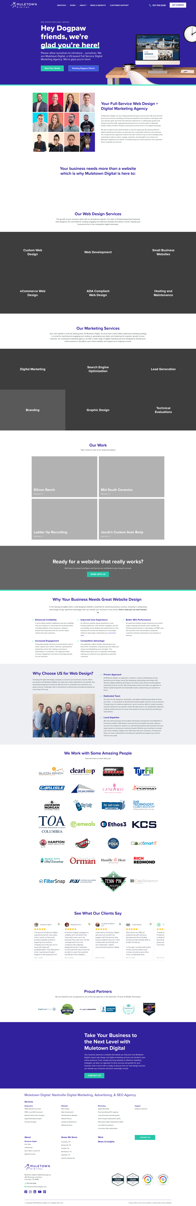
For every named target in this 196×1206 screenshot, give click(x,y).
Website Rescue (66, 1119)
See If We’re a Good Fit (32, 1151)
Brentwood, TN (66, 1152)
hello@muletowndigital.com (37, 1187)
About (83, 5)
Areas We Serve (69, 1137)
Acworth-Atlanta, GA (68, 1158)
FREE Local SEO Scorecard (33, 1112)
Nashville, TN (65, 1155)
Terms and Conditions (145, 1203)
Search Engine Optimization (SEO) (109, 1119)
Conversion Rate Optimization (108, 1128)
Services (61, 5)
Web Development (67, 1112)
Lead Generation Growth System (109, 1115)
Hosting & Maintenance (69, 1122)
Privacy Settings (166, 1203)
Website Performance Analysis (34, 1115)
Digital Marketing (103, 1109)
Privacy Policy (133, 1203)
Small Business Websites (69, 1115)
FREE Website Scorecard (32, 1109)
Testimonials (28, 1147)
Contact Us (145, 1137)
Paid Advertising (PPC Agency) (108, 1112)
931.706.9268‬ (159, 5)
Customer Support (119, 5)
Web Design (65, 1109)
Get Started (178, 5)
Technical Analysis (30, 1122)
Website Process (29, 1154)
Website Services (66, 1125)
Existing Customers (141, 1109)
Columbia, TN (65, 1142)
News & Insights (98, 5)
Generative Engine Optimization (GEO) (110, 1122)
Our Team (27, 1144)
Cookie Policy (156, 1203)
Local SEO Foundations (106, 1125)
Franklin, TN (65, 1148)
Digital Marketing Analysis (33, 1119)
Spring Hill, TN (66, 1145)
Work (72, 5)
